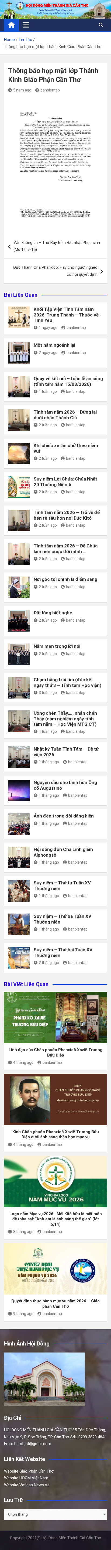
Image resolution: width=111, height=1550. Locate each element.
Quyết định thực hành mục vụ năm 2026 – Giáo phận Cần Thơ (55, 1304)
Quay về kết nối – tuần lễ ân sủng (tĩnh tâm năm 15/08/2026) (68, 381)
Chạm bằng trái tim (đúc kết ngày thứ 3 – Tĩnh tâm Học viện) (67, 682)
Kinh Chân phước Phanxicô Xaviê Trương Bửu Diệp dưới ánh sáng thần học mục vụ (55, 1134)
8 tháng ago (23, 1231)
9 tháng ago (23, 1313)
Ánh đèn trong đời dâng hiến (64, 816)
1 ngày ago (48, 327)
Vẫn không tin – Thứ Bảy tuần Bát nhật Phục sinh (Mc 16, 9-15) (56, 246)
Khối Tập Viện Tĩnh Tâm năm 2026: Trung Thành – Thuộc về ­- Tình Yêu (68, 314)
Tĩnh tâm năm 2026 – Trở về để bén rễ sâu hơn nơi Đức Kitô (67, 515)
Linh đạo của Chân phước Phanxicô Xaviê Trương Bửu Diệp (55, 1052)
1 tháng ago (49, 762)
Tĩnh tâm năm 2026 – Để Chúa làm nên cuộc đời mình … (66, 548)
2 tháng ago (49, 962)
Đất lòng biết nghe (53, 612)
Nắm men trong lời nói (57, 646)
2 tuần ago (48, 425)
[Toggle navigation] (26, 25)
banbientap (50, 90)
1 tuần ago (48, 391)
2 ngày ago (48, 352)
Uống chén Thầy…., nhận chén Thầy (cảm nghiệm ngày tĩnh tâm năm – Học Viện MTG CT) (65, 718)
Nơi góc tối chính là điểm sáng (65, 579)
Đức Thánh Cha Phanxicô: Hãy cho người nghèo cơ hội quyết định (55, 271)
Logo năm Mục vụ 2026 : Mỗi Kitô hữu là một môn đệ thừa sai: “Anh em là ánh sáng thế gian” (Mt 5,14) (55, 1219)
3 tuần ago (48, 692)
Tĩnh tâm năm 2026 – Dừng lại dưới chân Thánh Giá (65, 414)
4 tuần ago (48, 731)
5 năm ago (22, 90)
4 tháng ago (23, 1062)
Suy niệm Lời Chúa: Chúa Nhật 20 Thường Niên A (65, 481)
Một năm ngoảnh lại (54, 345)
